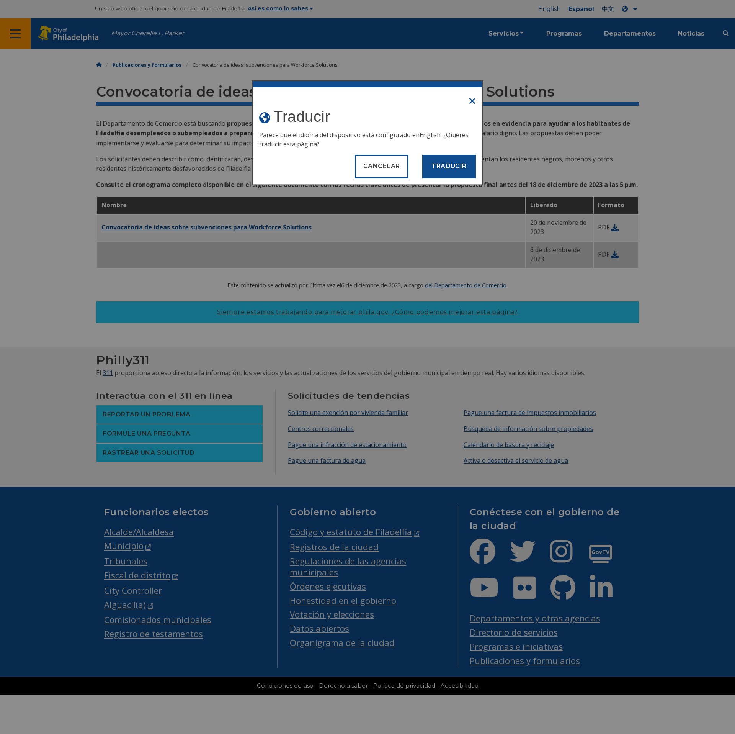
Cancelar (381, 166)
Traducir (449, 166)
